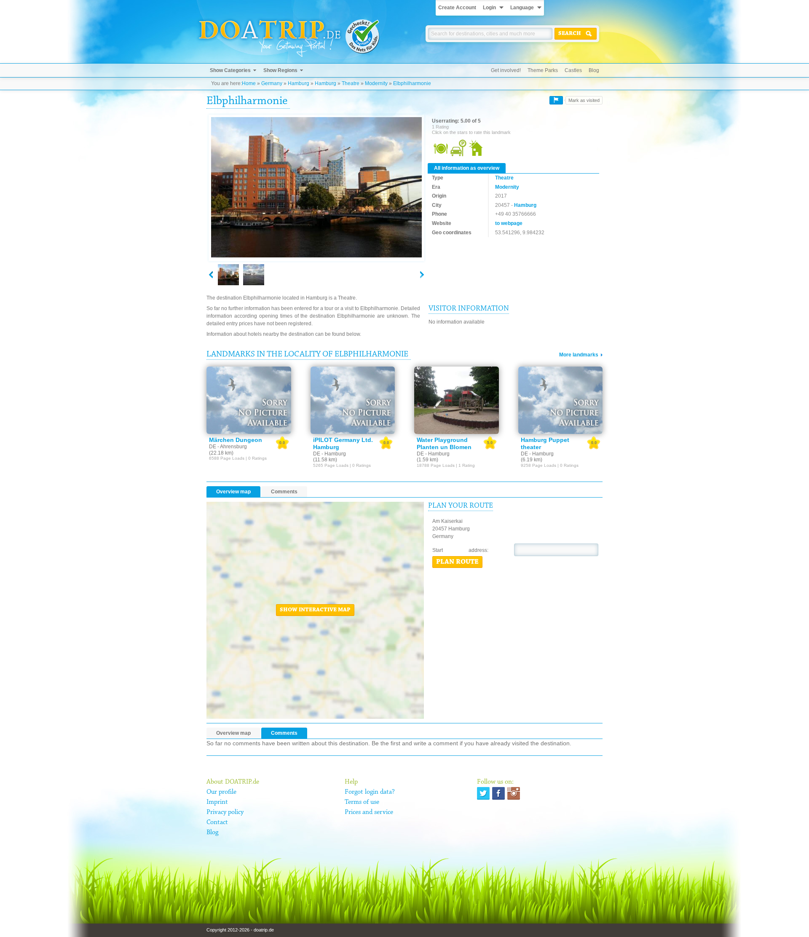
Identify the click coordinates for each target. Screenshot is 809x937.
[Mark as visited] (556, 100)
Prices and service (369, 812)
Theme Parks (543, 70)
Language (522, 8)
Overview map (233, 492)
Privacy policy (225, 812)
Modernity (376, 83)
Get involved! (506, 70)
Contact (217, 822)
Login (489, 8)
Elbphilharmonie (412, 83)
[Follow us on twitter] (483, 793)
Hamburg (298, 83)
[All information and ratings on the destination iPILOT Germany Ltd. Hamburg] (353, 400)
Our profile (221, 792)
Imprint (217, 802)
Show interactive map (315, 610)
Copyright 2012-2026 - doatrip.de (240, 929)
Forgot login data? (370, 792)
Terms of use (362, 802)
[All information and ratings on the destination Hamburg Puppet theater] (560, 400)
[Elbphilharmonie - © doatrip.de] (316, 188)
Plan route (457, 562)
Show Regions (280, 70)
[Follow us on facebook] (498, 793)
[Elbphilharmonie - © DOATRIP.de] (254, 275)
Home (249, 83)
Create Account (457, 8)
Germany (271, 83)
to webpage (508, 223)
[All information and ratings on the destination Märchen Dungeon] (248, 400)
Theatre (350, 83)
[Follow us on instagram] (513, 793)
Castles (573, 70)
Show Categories (230, 70)
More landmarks (578, 355)
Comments (284, 492)
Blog (594, 70)
